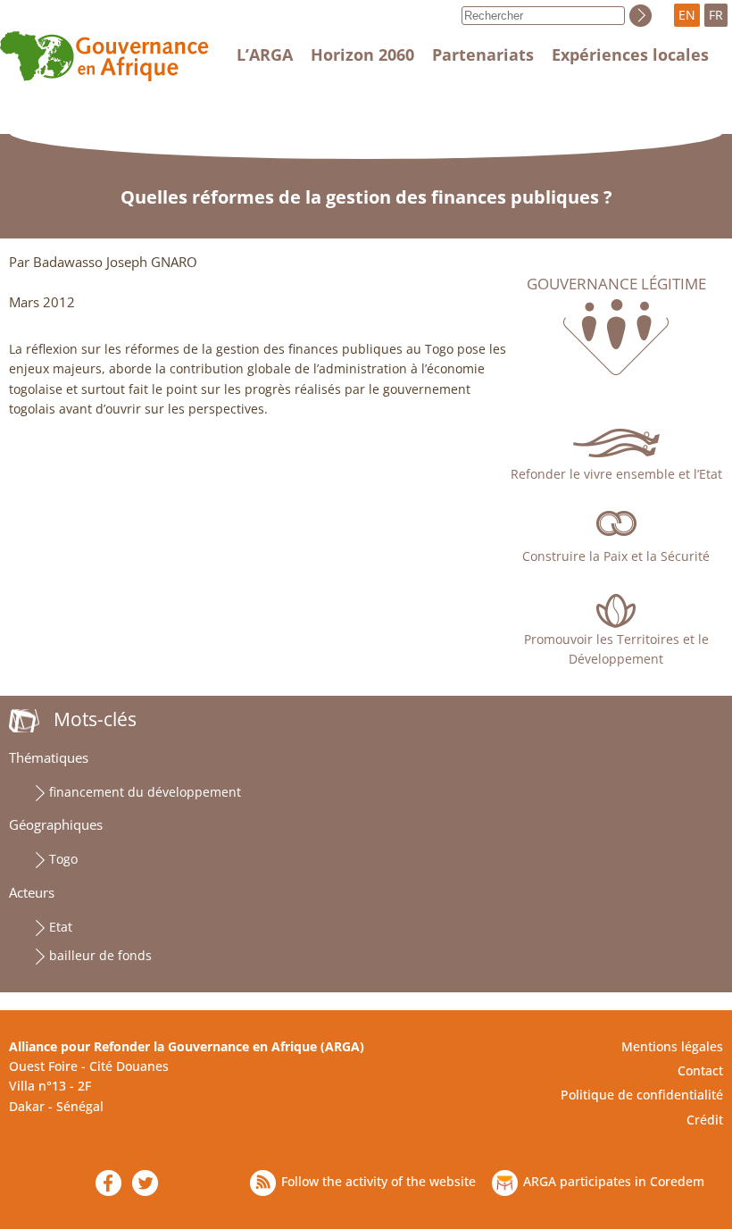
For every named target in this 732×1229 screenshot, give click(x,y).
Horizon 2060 (362, 54)
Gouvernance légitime (616, 284)
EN (686, 14)
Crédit (704, 1119)
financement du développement (145, 791)
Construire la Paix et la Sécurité (616, 556)
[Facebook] (108, 1183)
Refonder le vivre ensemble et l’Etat (616, 473)
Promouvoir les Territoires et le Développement (616, 649)
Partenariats (483, 54)
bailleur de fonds (100, 955)
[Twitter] (145, 1183)
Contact (700, 1070)
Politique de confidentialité (642, 1094)
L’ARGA (265, 54)
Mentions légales (672, 1046)
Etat (60, 926)
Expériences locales (630, 54)
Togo (63, 858)
